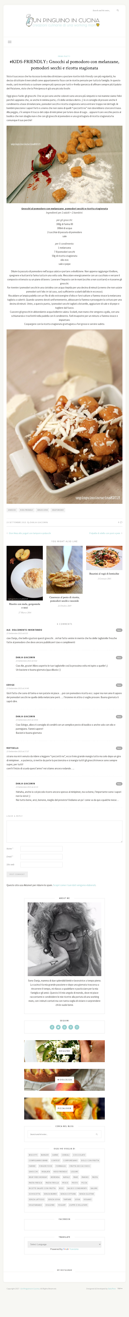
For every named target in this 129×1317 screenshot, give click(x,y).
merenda (55, 1177)
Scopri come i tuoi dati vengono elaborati (74, 885)
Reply (119, 630)
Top (119, 1288)
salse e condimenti (77, 1188)
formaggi (61, 1166)
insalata (45, 1171)
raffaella (12, 748)
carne (55, 1155)
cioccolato (79, 1155)
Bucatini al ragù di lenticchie (104, 574)
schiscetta (34, 1194)
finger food (45, 1166)
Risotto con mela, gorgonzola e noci (24, 605)
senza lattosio (37, 1199)
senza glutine (86, 1194)
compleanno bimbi (38, 1160)
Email (10, 856)
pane (75, 1177)
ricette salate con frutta (42, 1188)
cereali (66, 1155)
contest (55, 1160)
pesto (75, 1183)
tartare (67, 1199)
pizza (84, 1183)
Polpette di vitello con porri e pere (105, 533)
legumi (74, 1171)
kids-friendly (26, 510)
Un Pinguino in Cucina (29, 1288)
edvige (11, 684)
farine (32, 1166)
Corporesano (70, 1160)
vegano (88, 1199)
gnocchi (12, 510)
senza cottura (68, 1194)
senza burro (50, 1194)
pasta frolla (52, 1183)
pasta (95, 1177)
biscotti (33, 1155)
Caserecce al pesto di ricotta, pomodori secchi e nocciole (64, 599)
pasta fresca (35, 1183)
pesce (65, 1183)
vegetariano (58, 510)
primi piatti (64, 56)
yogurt (62, 1205)
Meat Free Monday (38, 1177)
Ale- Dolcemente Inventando (24, 629)
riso (61, 1188)
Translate (74, 1249)
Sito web (10, 864)
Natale (66, 1177)
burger (45, 1155)
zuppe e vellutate (78, 1205)
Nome (10, 848)
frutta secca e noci (80, 1166)
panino (85, 1177)
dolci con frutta (90, 1160)
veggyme (50, 1205)
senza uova (42, 510)
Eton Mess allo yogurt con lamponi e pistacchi (29, 533)
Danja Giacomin (39, 522)
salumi (94, 1188)
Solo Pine (112, 1288)
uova (77, 1199)
